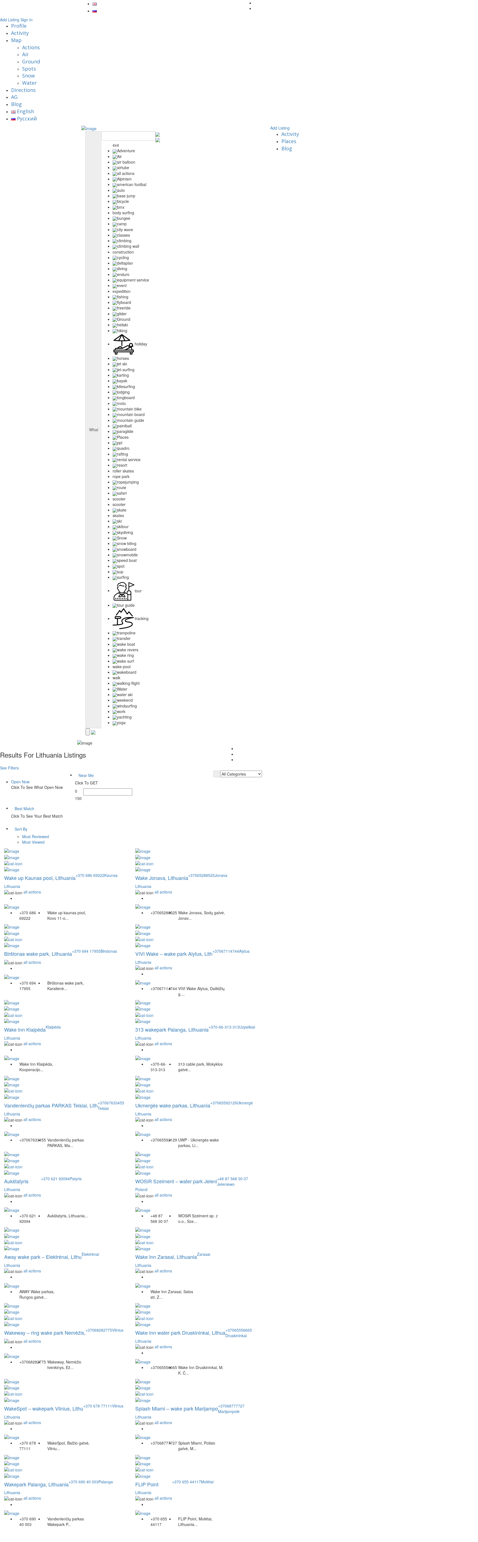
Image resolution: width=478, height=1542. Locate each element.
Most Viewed (33, 842)
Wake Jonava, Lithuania (161, 877)
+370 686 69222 (90, 875)
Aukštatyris (16, 1181)
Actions (31, 47)
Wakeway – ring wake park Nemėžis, (44, 1332)
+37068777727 (231, 1406)
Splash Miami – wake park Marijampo (176, 1408)
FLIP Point (147, 1484)
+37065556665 (238, 1330)
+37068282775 (98, 1330)
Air (25, 54)
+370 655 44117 (186, 1481)
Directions (23, 90)
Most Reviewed (35, 836)
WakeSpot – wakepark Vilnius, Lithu (43, 1408)
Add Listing (9, 19)
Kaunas (111, 875)
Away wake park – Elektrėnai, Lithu (43, 1256)
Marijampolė (229, 1411)
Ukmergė (245, 1103)
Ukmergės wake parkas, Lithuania (172, 1105)
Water (29, 82)
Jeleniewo (226, 1184)
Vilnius (117, 1330)
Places (288, 141)
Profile (19, 25)
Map (16, 40)
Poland (141, 1189)
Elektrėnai (90, 1254)
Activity (20, 33)
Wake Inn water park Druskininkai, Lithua (180, 1332)
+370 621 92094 (55, 1178)
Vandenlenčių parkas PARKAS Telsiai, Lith (51, 1105)
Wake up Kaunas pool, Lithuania (40, 877)
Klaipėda (53, 1027)
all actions (32, 892)
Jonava (221, 875)
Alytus (244, 951)
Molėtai (207, 1481)
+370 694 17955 (86, 951)
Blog (16, 104)
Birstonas (109, 951)
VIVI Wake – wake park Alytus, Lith (173, 953)
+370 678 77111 (97, 1406)
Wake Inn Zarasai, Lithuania (166, 1256)
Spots (29, 68)
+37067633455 (111, 1103)
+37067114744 (225, 951)
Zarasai (203, 1254)
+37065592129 (223, 1103)
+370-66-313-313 (224, 1027)
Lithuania (12, 886)
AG (14, 97)
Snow (28, 75)
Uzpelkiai (247, 1027)
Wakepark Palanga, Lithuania (36, 1484)
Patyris (76, 1178)
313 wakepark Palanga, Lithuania (172, 1029)
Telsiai (103, 1108)
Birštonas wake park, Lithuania (38, 953)
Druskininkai (236, 1335)
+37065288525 (201, 875)
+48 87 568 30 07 (232, 1178)
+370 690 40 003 (83, 1481)
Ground (31, 61)
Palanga (105, 1481)
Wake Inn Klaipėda (25, 1029)
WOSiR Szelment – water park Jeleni (176, 1181)
